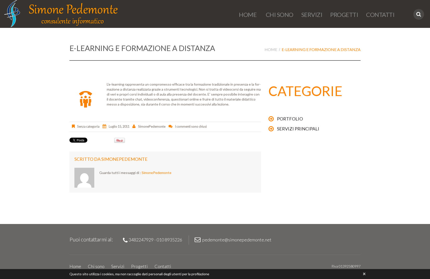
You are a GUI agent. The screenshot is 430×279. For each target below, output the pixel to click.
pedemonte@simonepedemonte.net (236, 239)
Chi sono (279, 14)
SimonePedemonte (151, 126)
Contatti (380, 14)
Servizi (311, 14)
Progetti (344, 14)
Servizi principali (298, 128)
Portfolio (290, 118)
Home (248, 14)
